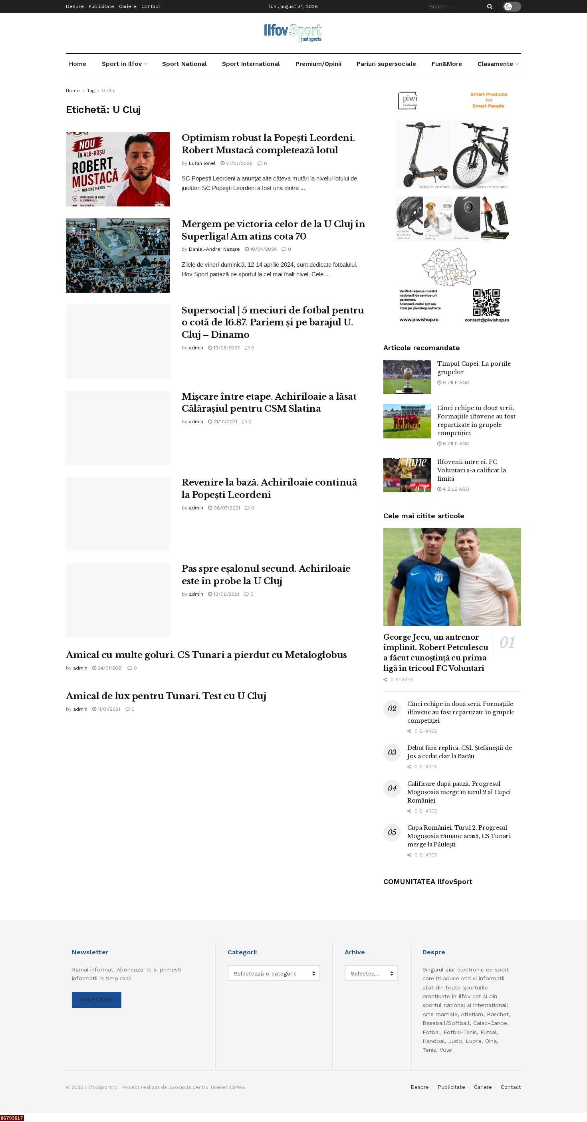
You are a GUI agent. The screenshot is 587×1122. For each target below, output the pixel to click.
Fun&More (447, 63)
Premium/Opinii (318, 63)
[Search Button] (488, 6)
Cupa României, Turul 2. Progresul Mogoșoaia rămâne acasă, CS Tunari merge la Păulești (459, 836)
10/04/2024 (263, 249)
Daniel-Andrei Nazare (214, 249)
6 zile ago (455, 382)
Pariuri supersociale (386, 63)
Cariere (128, 6)
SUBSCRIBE (96, 1000)
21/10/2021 (224, 421)
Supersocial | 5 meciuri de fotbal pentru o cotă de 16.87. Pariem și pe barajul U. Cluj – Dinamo (273, 323)
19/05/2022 (226, 348)
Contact (150, 6)
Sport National (184, 63)
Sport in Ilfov (122, 63)
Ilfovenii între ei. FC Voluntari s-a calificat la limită (471, 470)
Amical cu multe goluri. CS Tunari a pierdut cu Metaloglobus (206, 655)
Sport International (251, 63)
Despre (75, 6)
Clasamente (495, 63)
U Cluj (108, 90)
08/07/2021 (226, 508)
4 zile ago (455, 489)
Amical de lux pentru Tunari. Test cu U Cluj (166, 696)
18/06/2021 (225, 594)
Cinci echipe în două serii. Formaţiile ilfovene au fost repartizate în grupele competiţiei (460, 712)
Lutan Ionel (202, 163)
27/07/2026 (238, 163)
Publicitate (101, 6)
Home (77, 63)
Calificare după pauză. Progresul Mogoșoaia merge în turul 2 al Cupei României (459, 792)
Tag (91, 90)
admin (196, 348)
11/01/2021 (108, 709)
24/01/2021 (109, 668)
